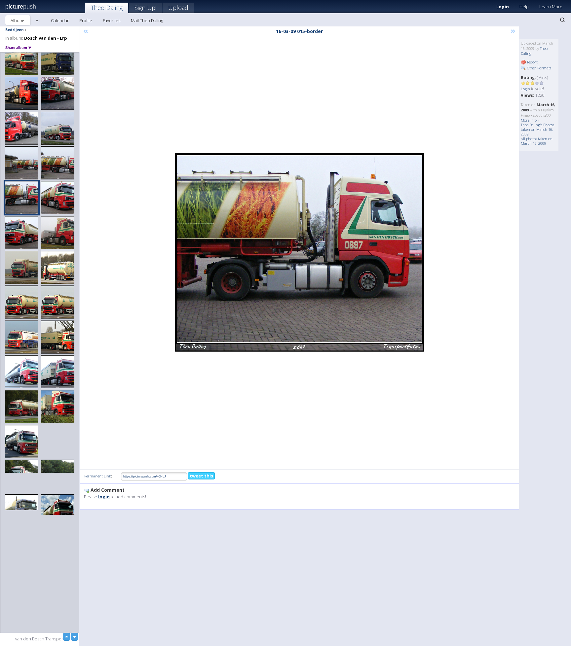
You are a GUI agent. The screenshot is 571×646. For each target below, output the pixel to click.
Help (524, 7)
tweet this (201, 476)
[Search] (562, 20)
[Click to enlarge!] (299, 252)
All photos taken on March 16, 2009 (536, 141)
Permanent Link (97, 476)
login (104, 497)
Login (502, 7)
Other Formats (538, 67)
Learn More (550, 7)
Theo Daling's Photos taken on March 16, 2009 (537, 129)
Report (532, 61)
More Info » (530, 120)
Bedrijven (14, 29)
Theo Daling (107, 8)
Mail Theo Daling (147, 20)
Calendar (60, 20)
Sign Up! (145, 8)
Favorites (111, 20)
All (38, 20)
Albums (18, 20)
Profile (85, 20)
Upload (178, 8)
